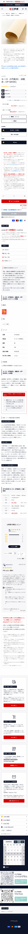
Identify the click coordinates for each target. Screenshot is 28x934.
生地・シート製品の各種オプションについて (18, 100)
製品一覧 (8, 13)
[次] (22, 841)
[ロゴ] (14, 9)
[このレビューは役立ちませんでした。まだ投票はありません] (23, 610)
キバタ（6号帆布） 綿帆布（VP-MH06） (11, 15)
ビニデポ (15, 920)
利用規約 (5, 209)
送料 (2, 217)
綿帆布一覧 (21, 13)
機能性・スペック (14, 116)
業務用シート (14, 13)
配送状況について (20, 1)
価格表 (14, 121)
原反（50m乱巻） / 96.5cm (18, 506)
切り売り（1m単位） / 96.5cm (19, 495)
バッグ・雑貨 (6, 324)
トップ (2, 13)
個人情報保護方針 (12, 209)
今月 (19, 842)
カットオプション (14, 164)
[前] (15, 841)
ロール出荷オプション (16, 170)
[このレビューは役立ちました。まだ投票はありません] (21, 610)
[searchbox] (8, 553)
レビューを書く (14, 546)
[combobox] (21, 558)
